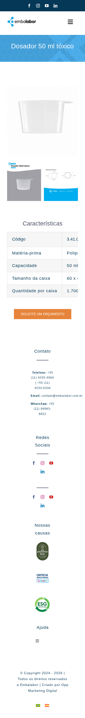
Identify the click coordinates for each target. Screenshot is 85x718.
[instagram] (38, 6)
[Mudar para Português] (38, 705)
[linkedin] (56, 6)
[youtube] (47, 6)
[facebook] (29, 6)
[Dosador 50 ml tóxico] (42, 87)
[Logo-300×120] (21, 18)
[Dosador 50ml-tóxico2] (61, 163)
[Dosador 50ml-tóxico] (24, 163)
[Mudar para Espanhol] (46, 705)
